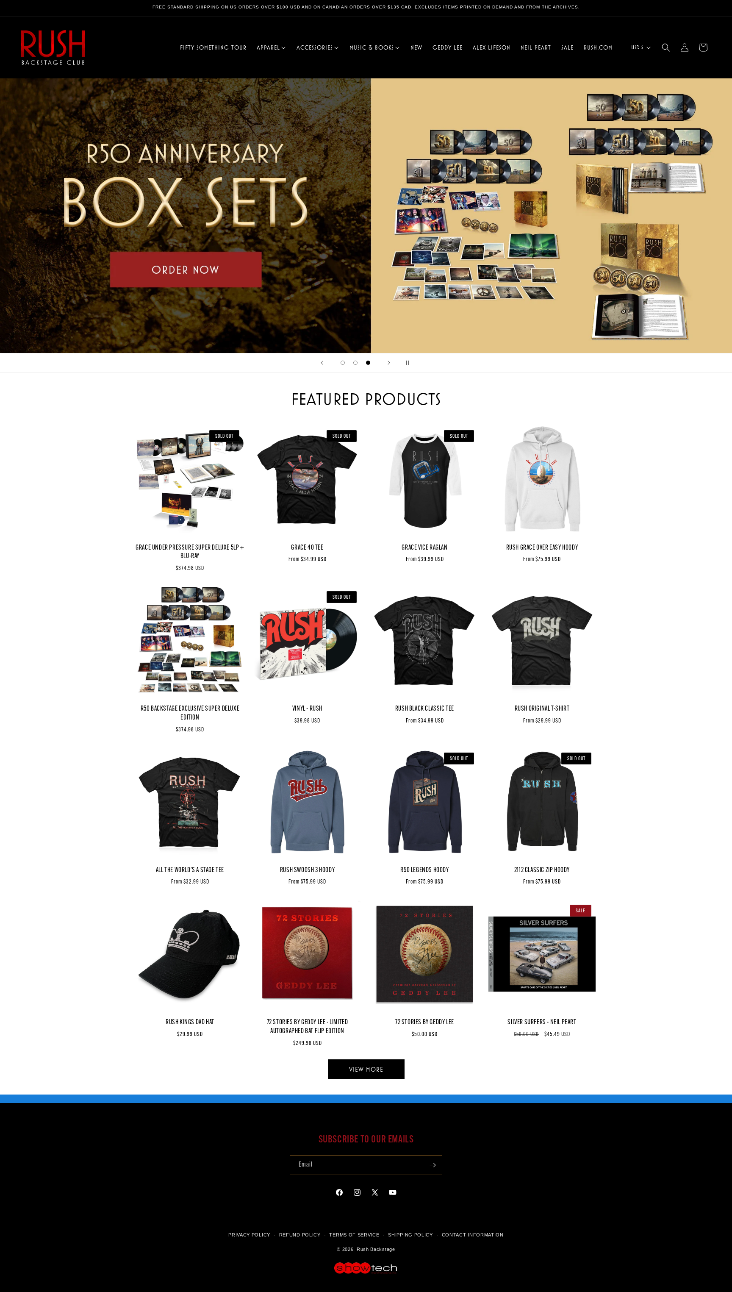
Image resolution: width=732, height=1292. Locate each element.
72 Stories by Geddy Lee (424, 1022)
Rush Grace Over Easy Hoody (542, 548)
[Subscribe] (432, 1165)
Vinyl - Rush (307, 709)
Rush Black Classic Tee (424, 709)
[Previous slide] (322, 362)
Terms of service (354, 1234)
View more (366, 1069)
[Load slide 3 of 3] (368, 362)
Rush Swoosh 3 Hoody (307, 870)
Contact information (473, 1234)
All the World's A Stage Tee (190, 870)
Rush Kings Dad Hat (190, 1022)
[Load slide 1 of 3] (342, 362)
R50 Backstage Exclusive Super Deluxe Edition (190, 713)
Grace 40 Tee (307, 548)
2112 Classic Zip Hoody (542, 870)
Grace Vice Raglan (424, 548)
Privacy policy (249, 1234)
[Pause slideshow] (410, 362)
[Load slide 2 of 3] (355, 362)
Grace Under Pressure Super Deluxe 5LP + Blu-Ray (190, 552)
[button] (271, 47)
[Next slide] (389, 362)
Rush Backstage (376, 1249)
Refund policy (300, 1234)
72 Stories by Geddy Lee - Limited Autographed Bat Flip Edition (307, 1027)
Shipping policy (410, 1234)
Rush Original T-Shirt (542, 709)
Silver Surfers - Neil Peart (541, 1022)
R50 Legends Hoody (424, 870)
